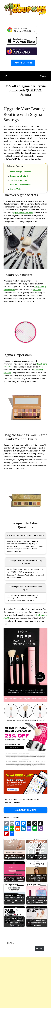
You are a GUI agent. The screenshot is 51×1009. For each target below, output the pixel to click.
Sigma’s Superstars (18, 180)
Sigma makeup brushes (23, 212)
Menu (43, 76)
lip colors (37, 289)
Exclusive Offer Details (20, 184)
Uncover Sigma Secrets (20, 171)
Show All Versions (22, 62)
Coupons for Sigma (25, 809)
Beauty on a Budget (19, 176)
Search (11, 943)
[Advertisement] (25, 982)
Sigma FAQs (15, 189)
